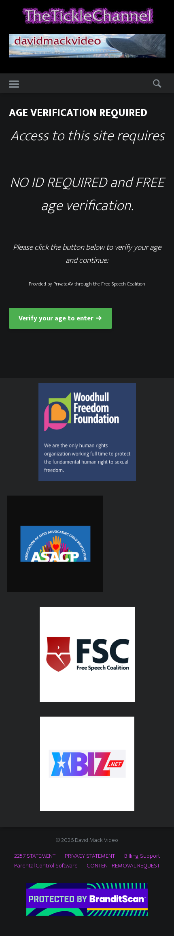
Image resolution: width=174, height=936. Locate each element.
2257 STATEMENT (34, 856)
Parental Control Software (46, 866)
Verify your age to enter (56, 318)
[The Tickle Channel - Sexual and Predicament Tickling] (87, 16)
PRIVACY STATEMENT (90, 856)
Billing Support (142, 856)
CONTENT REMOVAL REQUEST (123, 866)
